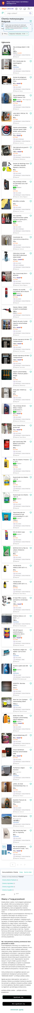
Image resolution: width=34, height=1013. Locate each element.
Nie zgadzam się (18, 1004)
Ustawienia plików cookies (24, 983)
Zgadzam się (18, 997)
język (17, 893)
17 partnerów (12, 929)
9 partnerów (19, 931)
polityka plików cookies (8, 990)
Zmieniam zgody (17, 1010)
